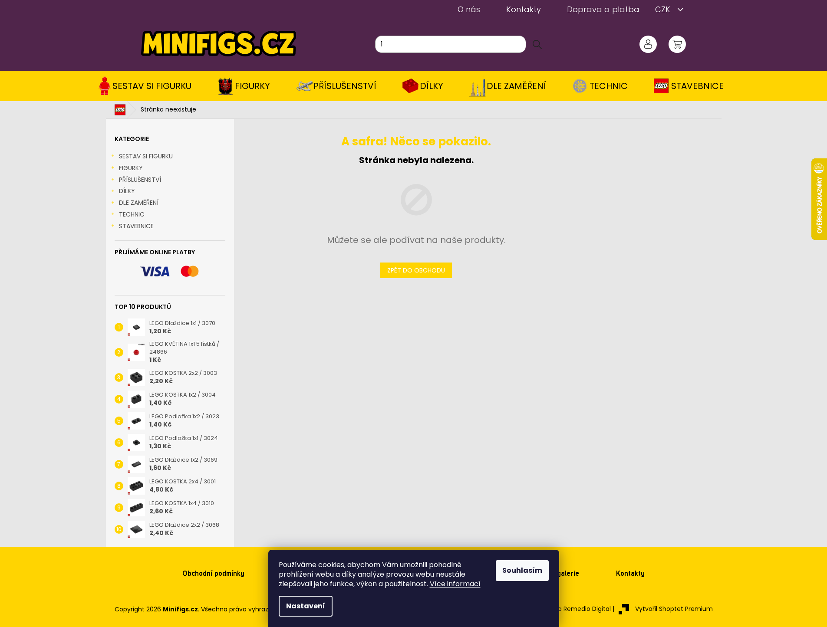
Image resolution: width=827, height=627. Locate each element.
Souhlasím (522, 570)
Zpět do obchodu (416, 270)
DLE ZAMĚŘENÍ (138, 202)
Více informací (455, 584)
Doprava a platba (603, 9)
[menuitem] (147, 86)
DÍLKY (127, 191)
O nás (469, 9)
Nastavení (305, 606)
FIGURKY (131, 168)
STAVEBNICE (136, 226)
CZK (663, 9)
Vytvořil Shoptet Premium (674, 608)
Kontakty (523, 9)
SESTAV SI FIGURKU (146, 156)
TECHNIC (132, 214)
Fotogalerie (561, 573)
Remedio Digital (587, 608)
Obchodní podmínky (213, 573)
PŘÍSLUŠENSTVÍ (140, 179)
